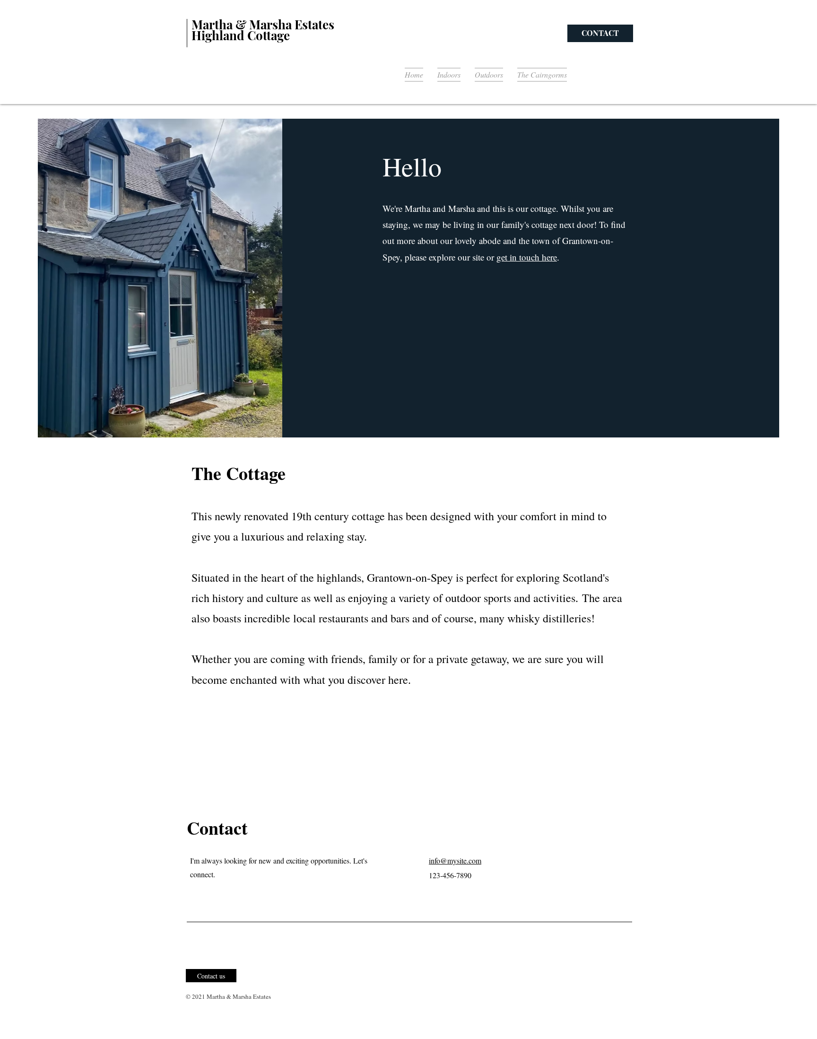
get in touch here (526, 257)
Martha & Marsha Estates (262, 24)
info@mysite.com (455, 860)
